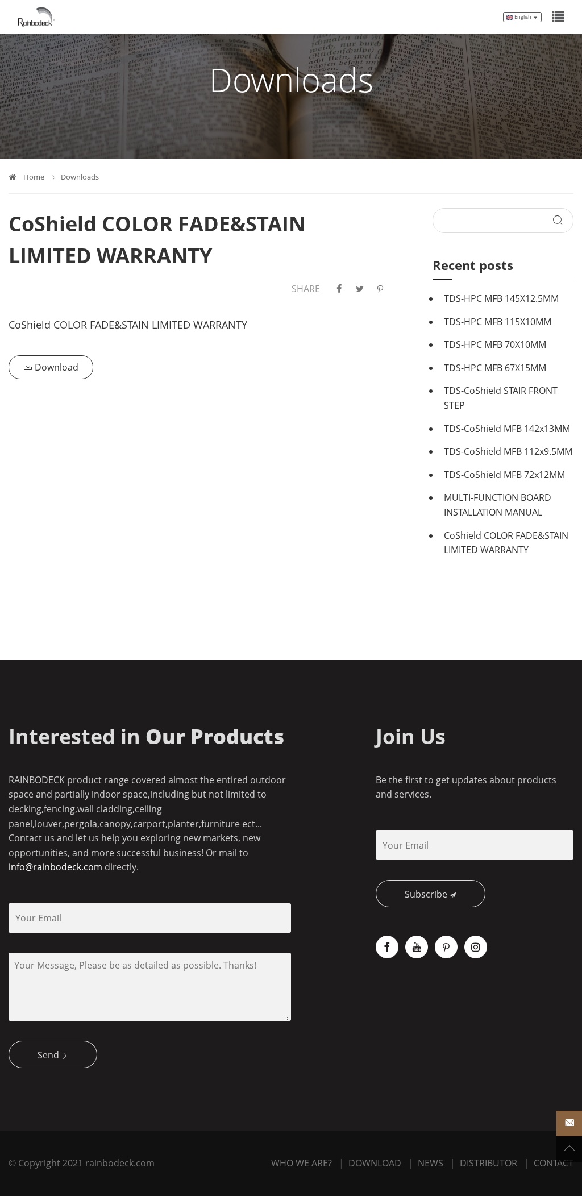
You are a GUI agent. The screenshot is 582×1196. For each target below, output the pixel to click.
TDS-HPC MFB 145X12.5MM (501, 298)
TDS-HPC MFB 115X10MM (497, 321)
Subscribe (427, 894)
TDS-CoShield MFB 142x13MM (507, 428)
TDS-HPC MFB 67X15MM (495, 368)
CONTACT (553, 1163)
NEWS (430, 1163)
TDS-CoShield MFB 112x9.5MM (508, 451)
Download (55, 367)
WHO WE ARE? (301, 1163)
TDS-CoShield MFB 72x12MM (504, 474)
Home (33, 177)
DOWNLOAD (374, 1163)
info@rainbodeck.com (55, 867)
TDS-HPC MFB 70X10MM (495, 344)
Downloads (80, 177)
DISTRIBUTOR (488, 1163)
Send (49, 1055)
